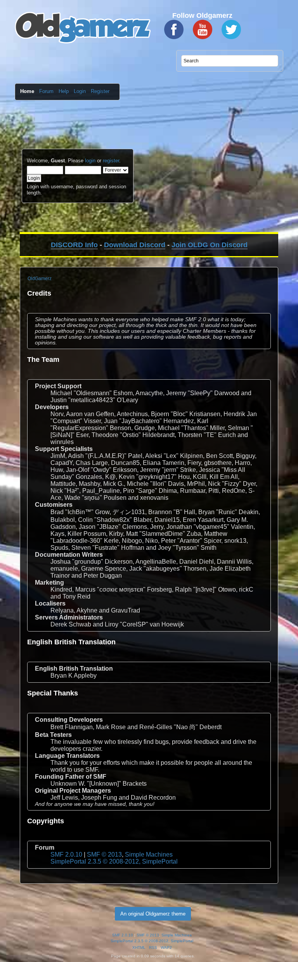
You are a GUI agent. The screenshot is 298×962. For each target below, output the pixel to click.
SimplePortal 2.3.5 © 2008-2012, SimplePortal (114, 861)
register (111, 160)
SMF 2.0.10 (66, 854)
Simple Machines (149, 854)
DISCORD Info (74, 245)
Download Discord (134, 245)
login (90, 160)
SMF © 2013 (104, 854)
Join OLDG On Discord (210, 245)
